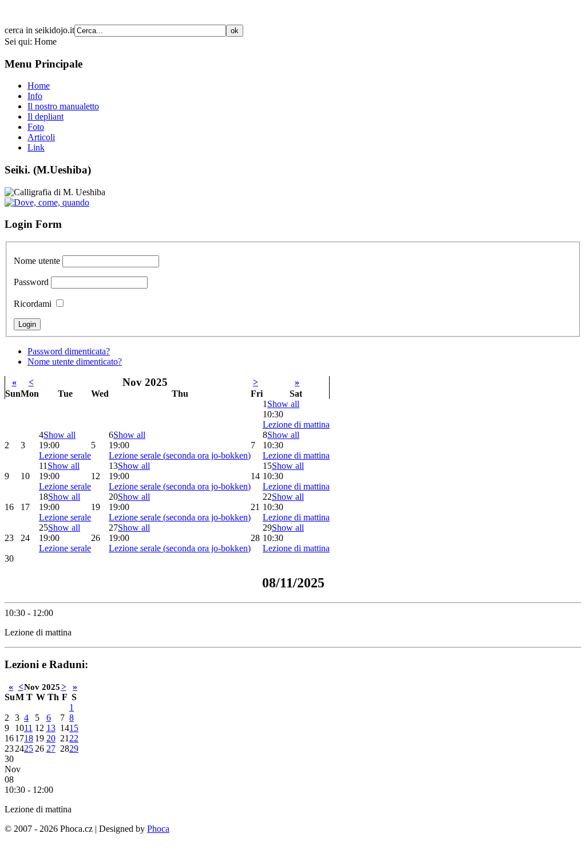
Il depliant (45, 116)
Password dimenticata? (68, 351)
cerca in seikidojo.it (39, 30)
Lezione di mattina (296, 424)
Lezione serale (65, 455)
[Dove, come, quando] (47, 202)
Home (38, 85)
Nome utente (37, 261)
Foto (35, 127)
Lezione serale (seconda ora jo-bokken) (180, 455)
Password (31, 282)
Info (34, 96)
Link (36, 147)
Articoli (41, 137)
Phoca (158, 829)
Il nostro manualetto (63, 106)
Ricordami (33, 304)
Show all (283, 404)
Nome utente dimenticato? (74, 361)
